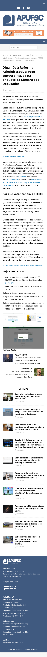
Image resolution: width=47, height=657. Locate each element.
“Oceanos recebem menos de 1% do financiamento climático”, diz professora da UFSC (29, 492)
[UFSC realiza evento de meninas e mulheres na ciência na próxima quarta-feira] (8, 427)
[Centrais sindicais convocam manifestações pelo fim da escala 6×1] (8, 397)
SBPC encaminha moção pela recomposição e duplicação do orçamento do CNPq (29, 523)
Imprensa (17, 55)
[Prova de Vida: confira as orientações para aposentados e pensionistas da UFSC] (8, 476)
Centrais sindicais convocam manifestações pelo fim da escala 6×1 (28, 396)
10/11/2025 (9, 90)
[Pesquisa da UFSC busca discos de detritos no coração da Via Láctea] (8, 509)
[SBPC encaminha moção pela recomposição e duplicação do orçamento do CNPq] (8, 524)
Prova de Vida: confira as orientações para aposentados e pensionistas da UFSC (29, 475)
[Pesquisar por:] (24, 47)
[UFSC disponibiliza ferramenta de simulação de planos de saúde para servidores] (8, 460)
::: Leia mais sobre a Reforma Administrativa (23, 265)
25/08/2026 (20, 450)
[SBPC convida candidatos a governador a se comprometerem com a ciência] (8, 539)
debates (22, 176)
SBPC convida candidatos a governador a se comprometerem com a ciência (27, 540)
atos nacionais (12, 179)
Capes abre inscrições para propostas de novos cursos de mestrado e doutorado (29, 411)
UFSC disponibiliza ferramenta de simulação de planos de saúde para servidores (29, 460)
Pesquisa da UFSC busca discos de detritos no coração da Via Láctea (29, 508)
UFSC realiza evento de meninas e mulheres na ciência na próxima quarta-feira (29, 427)
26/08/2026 (20, 402)
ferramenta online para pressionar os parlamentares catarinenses (22, 182)
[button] (43, 3)
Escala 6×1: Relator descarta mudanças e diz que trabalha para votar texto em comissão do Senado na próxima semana (29, 443)
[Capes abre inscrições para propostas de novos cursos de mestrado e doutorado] (8, 412)
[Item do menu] (18, 8)
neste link (9, 283)
